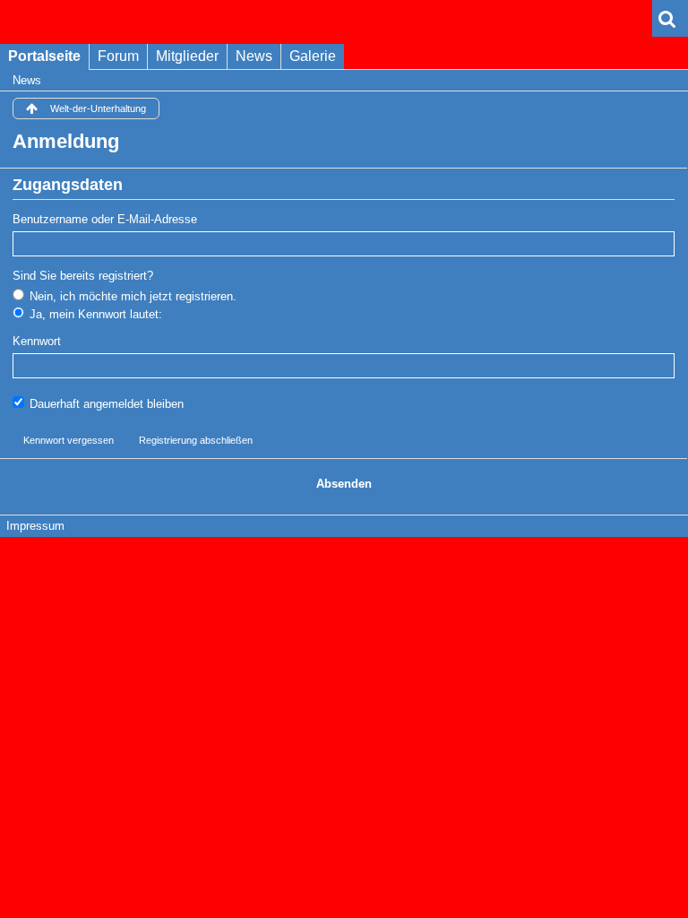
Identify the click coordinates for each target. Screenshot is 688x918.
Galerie (312, 56)
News (254, 56)
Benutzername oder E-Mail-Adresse (105, 219)
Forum (118, 56)
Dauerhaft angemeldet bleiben (105, 404)
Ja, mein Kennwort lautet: (94, 314)
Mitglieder (187, 56)
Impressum (35, 526)
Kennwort (37, 341)
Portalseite (44, 56)
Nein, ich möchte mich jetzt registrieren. (131, 296)
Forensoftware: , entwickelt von (344, 556)
